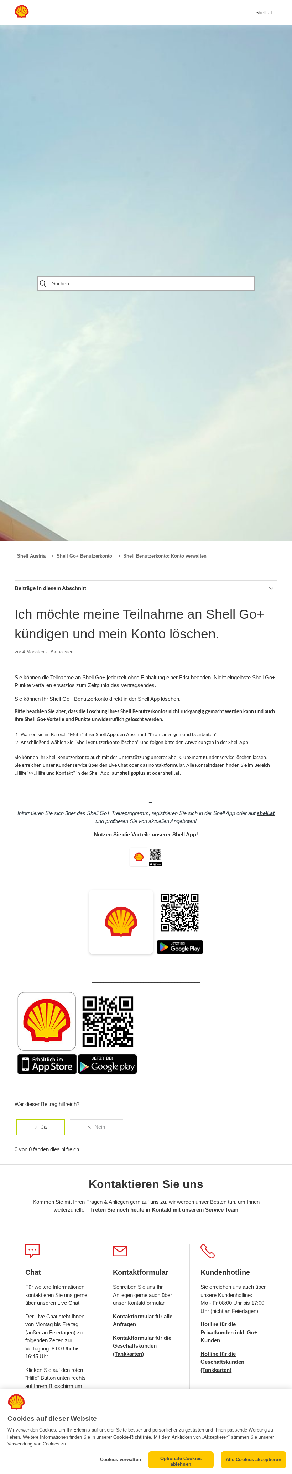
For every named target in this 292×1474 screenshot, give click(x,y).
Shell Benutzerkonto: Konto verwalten (165, 556)
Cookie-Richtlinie (132, 1437)
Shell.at (263, 12)
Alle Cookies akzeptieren (253, 1459)
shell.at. (172, 773)
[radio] (40, 1127)
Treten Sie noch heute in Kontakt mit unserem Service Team (164, 1210)
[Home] (22, 16)
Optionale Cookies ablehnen (181, 1461)
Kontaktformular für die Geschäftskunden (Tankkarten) (142, 1346)
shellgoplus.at (135, 773)
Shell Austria (31, 556)
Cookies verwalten (120, 1459)
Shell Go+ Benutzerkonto (84, 556)
